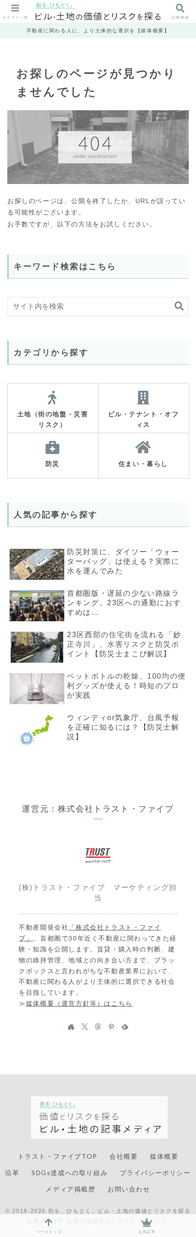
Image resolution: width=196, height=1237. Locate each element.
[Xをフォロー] (85, 1027)
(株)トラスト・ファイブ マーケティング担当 (98, 892)
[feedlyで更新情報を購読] (125, 1027)
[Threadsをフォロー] (98, 1027)
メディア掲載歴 (70, 1189)
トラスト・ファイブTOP (58, 1156)
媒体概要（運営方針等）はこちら (79, 1003)
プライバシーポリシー (155, 1172)
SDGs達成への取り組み (69, 1172)
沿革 (12, 1172)
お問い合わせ (129, 1189)
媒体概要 (164, 1156)
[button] (179, 306)
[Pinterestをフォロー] (111, 1027)
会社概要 (123, 1156)
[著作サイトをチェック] (71, 1027)
